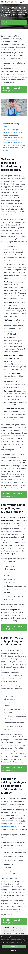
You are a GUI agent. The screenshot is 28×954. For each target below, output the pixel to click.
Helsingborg (5, 826)
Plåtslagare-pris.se (9, 2)
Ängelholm (12, 823)
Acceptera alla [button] (14, 946)
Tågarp (13, 826)
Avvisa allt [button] (14, 950)
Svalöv (15, 909)
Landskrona (5, 909)
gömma (6, 126)
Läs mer (8, 943)
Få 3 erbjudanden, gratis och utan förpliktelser (11, 23)
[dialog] (14, 944)
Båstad (19, 823)
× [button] (26, 936)
